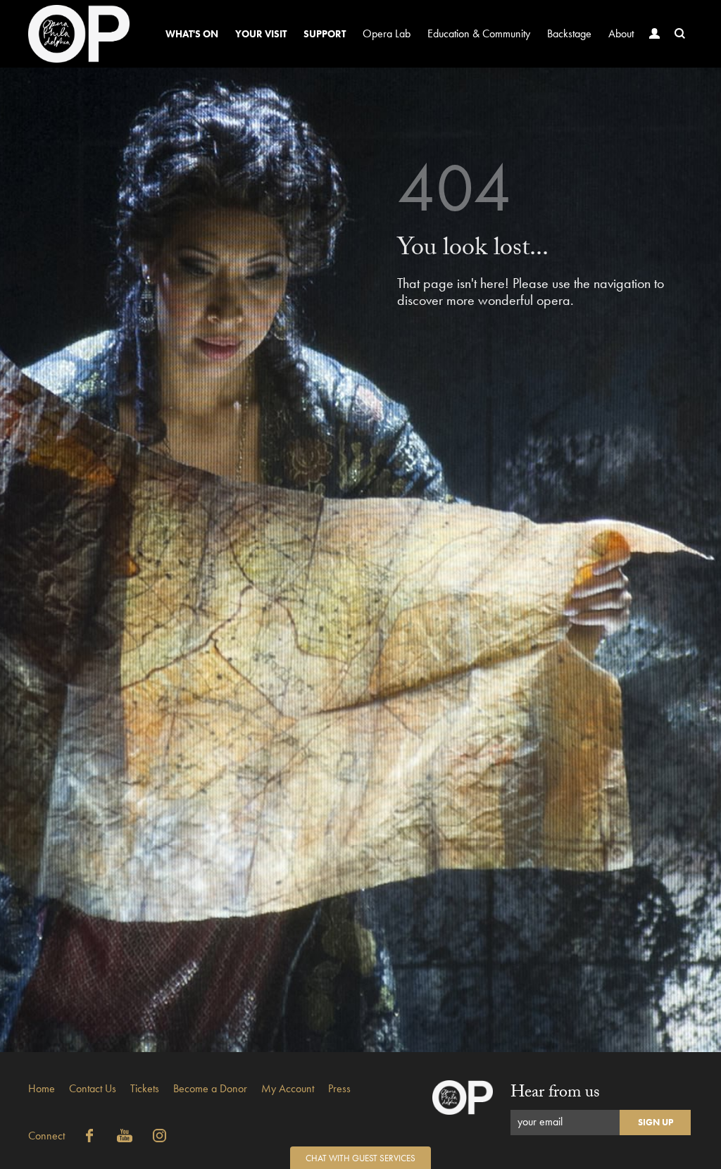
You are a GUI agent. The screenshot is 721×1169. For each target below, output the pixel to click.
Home (41, 1088)
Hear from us (555, 1094)
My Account (287, 1088)
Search (680, 34)
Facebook (89, 1135)
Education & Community (478, 33)
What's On (191, 33)
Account (654, 34)
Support (324, 33)
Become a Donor (210, 1088)
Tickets (144, 1088)
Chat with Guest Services (360, 1158)
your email (540, 1121)
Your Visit (261, 33)
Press (339, 1088)
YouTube (124, 1135)
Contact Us (92, 1088)
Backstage (569, 33)
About (621, 33)
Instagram (159, 1135)
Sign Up (655, 1122)
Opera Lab (386, 33)
